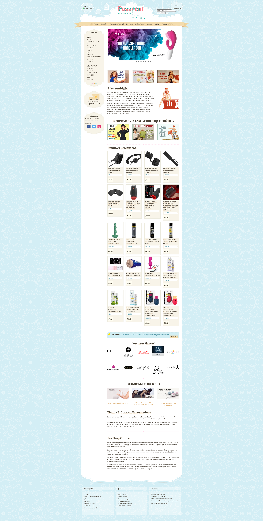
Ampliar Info (174, 336)
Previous (105, 44)
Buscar (162, 13)
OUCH (89, 64)
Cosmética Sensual (117, 24)
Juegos (149, 24)
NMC (88, 77)
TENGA (89, 50)
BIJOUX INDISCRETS (94, 57)
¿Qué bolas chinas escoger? (168, 404)
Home (86, 494)
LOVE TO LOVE (92, 73)
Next (182, 45)
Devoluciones (122, 497)
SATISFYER (90, 39)
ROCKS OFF (91, 52)
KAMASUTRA (91, 61)
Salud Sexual (140, 24)
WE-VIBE (90, 79)
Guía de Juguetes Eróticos (92, 497)
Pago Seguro (122, 494)
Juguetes (87, 501)
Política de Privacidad (125, 503)
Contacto (165, 24)
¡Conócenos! (88, 499)
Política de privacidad (91, 508)
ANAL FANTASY (92, 66)
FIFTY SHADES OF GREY (93, 42)
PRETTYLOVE (91, 46)
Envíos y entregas (124, 499)
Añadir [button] (110, 180)
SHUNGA (90, 55)
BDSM (157, 24)
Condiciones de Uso (124, 506)
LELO (89, 37)
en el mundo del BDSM (143, 404)
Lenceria (129, 24)
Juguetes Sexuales (100, 24)
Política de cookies (124, 501)
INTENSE (90, 59)
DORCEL (90, 68)
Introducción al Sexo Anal (118, 403)
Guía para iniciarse (143, 402)
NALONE (90, 48)
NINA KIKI (90, 75)
